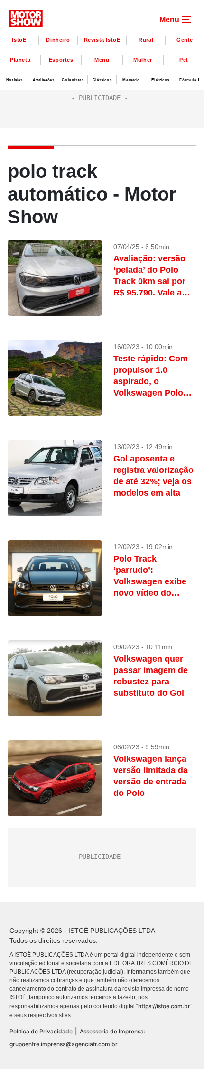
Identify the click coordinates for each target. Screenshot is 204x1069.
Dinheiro (58, 40)
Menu (101, 60)
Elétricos (160, 80)
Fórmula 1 (189, 80)
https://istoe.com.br (164, 1006)
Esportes (61, 60)
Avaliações (43, 80)
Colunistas (72, 80)
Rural (146, 40)
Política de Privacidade (41, 1031)
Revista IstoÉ (102, 40)
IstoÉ (19, 40)
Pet (183, 60)
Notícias (14, 80)
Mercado (130, 80)
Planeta (20, 60)
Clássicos (102, 80)
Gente (184, 40)
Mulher (142, 60)
